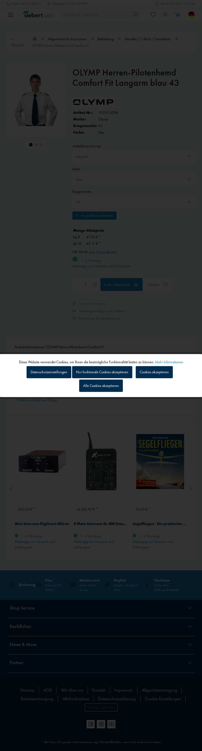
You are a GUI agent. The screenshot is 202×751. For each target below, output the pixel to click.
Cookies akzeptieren (154, 372)
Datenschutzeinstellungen (49, 372)
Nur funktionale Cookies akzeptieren (102, 372)
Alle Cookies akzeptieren (101, 385)
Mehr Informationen (169, 361)
